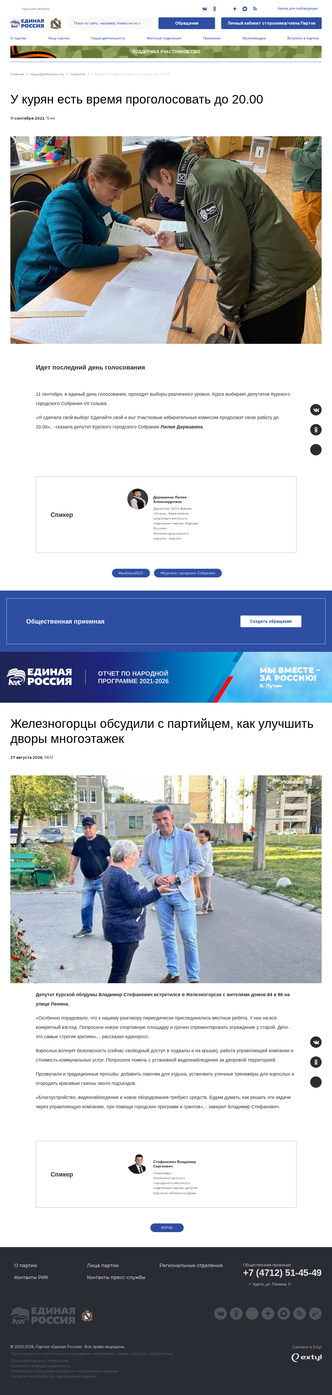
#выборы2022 (131, 573)
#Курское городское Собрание (188, 573)
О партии (18, 38)
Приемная (212, 38)
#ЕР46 (166, 1228)
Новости (77, 74)
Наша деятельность (108, 38)
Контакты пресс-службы (116, 1277)
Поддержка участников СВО (166, 52)
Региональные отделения (191, 1265)
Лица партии (59, 38)
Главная (17, 74)
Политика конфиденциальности (40, 1366)
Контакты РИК (31, 1277)
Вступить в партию (303, 38)
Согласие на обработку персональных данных (53, 1376)
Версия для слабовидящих (297, 8)
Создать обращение (271, 621)
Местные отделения (164, 38)
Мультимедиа (254, 38)
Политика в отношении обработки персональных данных (64, 1371)
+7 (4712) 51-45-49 (282, 1272)
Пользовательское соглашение (39, 1361)
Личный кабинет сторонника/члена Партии (271, 23)
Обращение (187, 23)
